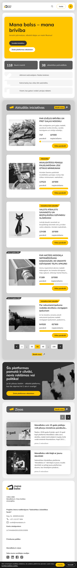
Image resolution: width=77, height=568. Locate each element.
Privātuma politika (13, 539)
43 (32, 347)
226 (54, 347)
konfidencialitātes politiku (10, 566)
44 (37, 347)
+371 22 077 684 (16, 519)
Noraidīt (70, 565)
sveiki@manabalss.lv (17, 522)
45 (43, 347)
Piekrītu (60, 565)
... (26, 347)
